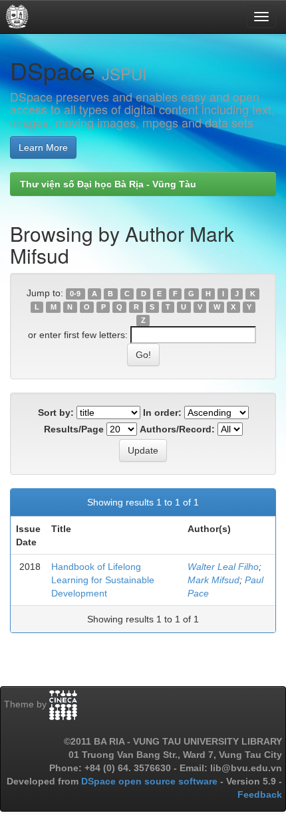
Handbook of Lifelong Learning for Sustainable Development (102, 579)
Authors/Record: (177, 429)
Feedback (259, 794)
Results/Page (74, 429)
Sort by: (56, 412)
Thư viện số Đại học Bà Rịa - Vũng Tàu (108, 184)
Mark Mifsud (213, 580)
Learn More (43, 147)
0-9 (75, 294)
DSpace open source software (150, 781)
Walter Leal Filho (223, 566)
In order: (162, 412)
